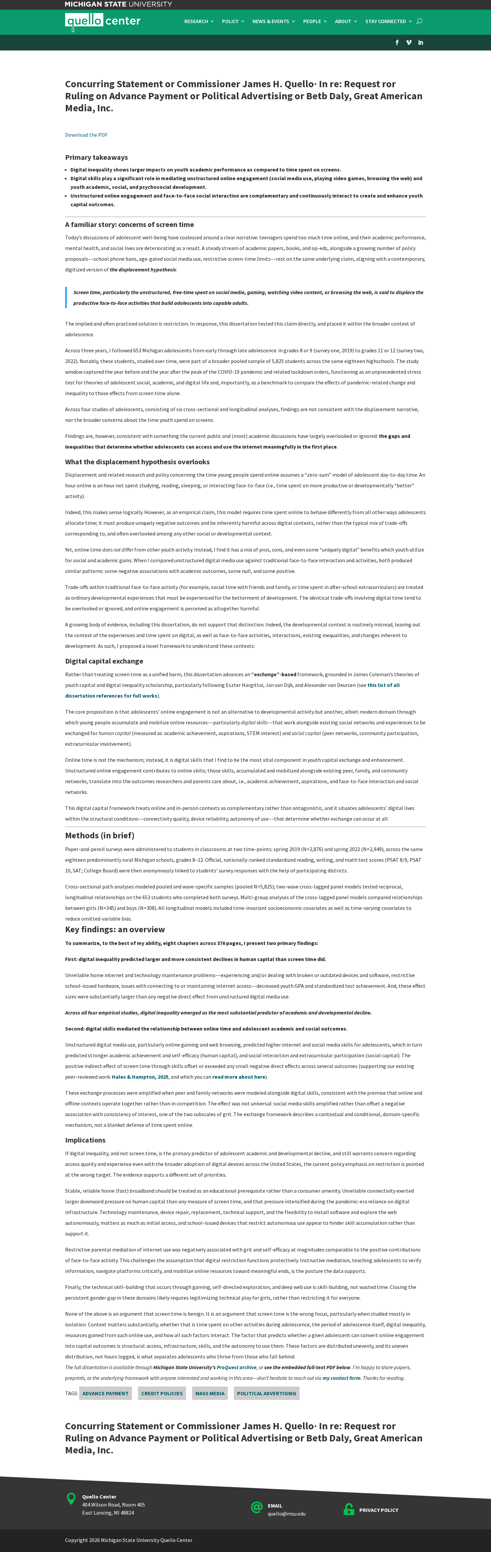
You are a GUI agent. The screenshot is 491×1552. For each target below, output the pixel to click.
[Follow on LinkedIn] (420, 42)
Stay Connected (385, 21)
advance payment (106, 1393)
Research (196, 21)
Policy (230, 21)
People (312, 21)
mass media (209, 1393)
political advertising (266, 1393)
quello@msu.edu (287, 1513)
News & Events (271, 21)
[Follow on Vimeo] (408, 42)
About (343, 21)
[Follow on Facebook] (397, 42)
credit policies (162, 1393)
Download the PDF (86, 134)
